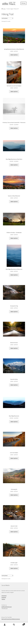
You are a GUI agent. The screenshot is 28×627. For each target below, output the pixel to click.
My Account (4, 624)
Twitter (3, 599)
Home (4, 8)
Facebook (4, 597)
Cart (21, 623)
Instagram (4, 595)
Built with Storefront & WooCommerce (11, 619)
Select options (14, 54)
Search (14, 624)
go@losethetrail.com (7, 606)
